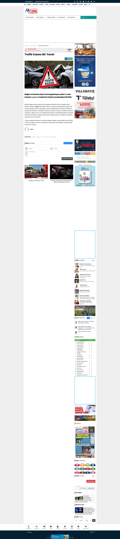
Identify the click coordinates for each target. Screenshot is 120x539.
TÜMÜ (93, 260)
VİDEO (85, 4)
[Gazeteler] (88, 1)
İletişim (71, 528)
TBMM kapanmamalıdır (85, 292)
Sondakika (36, 528)
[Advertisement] (70, 11)
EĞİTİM (58, 4)
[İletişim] (80, 1)
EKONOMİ (35, 4)
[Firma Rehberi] (83, 1)
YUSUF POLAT (83, 285)
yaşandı (34, 97)
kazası (38, 137)
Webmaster (86, 528)
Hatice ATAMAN (84, 296)
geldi (37, 106)
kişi (45, 137)
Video (51, 528)
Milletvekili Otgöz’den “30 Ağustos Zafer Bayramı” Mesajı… (85, 322)
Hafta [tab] (91, 318)
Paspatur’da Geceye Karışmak (87, 281)
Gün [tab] (88, 318)
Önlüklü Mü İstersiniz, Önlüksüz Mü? (87, 271)
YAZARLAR (74, 4)
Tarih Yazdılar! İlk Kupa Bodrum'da (44, 1)
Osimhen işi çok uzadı (85, 286)
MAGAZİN (52, 4)
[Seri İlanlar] (86, 1)
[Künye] (91, 1)
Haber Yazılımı (70, 537)
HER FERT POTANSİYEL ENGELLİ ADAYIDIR (86, 303)
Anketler (65, 528)
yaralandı (53, 137)
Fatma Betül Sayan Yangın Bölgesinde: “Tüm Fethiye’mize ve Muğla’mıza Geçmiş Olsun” (84, 328)
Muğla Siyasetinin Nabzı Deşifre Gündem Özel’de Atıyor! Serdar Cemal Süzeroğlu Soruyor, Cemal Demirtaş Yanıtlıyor (85, 511)
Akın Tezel (83, 269)
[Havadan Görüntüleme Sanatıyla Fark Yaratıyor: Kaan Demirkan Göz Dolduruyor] (79, 498)
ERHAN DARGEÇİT (85, 290)
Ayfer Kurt (83, 280)
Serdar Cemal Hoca (85, 264)
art (65, 94)
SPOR (46, 4)
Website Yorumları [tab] (68, 143)
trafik (34, 137)
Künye (78, 528)
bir (42, 137)
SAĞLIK (68, 4)
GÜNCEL (29, 4)
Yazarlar (58, 528)
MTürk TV (92, 532)
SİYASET (41, 4)
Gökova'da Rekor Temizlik (82, 332)
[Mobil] (75, 1)
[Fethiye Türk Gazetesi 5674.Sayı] (85, 442)
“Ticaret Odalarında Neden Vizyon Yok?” (87, 266)
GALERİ (80, 4)
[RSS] (94, 1)
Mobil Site (28, 528)
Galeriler (44, 528)
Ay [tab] (94, 318)
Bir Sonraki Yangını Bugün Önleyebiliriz (85, 276)
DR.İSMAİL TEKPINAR (85, 301)
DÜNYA (63, 4)
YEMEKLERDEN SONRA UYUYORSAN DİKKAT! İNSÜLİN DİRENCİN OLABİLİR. (87, 298)
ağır (48, 137)
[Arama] (77, 1)
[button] (90, 4)
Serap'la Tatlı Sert (85, 274)
